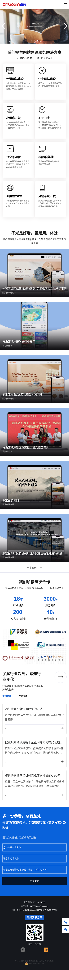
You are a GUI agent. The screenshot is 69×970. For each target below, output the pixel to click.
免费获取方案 (34, 917)
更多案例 (32, 567)
